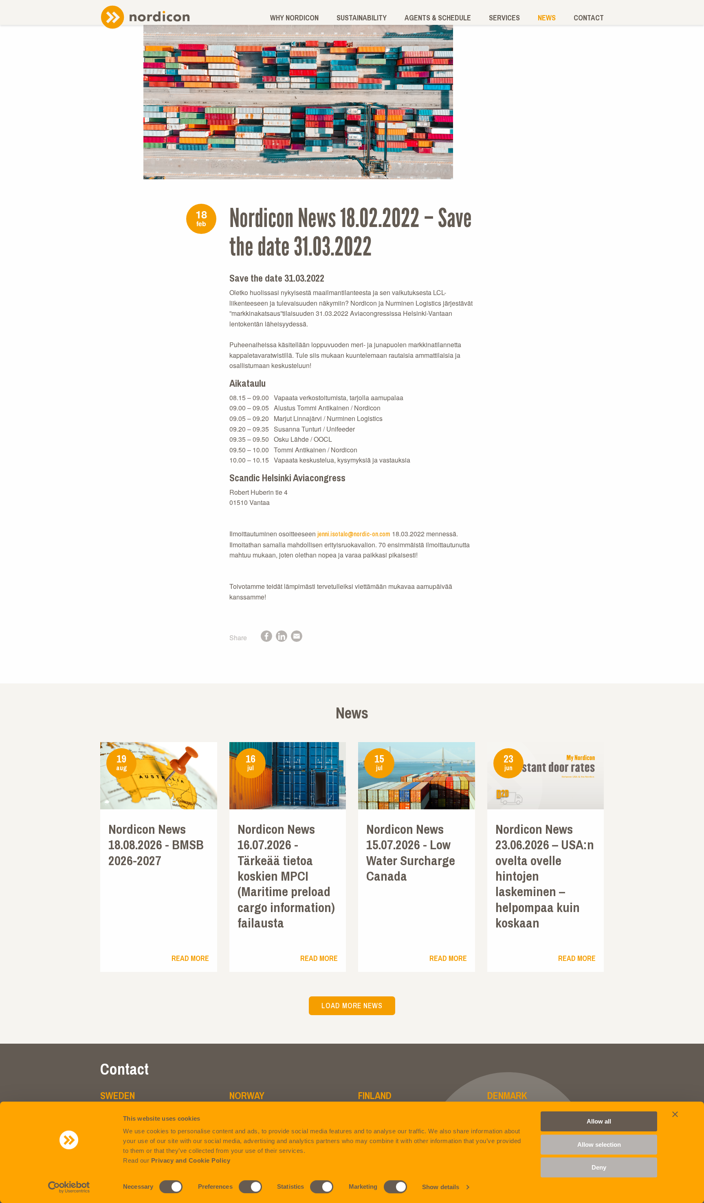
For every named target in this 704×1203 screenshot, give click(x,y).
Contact (589, 18)
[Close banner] (675, 1114)
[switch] (250, 1186)
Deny (599, 1167)
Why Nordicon (294, 18)
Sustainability (362, 18)
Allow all (599, 1121)
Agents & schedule (438, 18)
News (547, 18)
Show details (440, 1186)
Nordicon (145, 17)
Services (504, 18)
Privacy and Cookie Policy (191, 1160)
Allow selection (599, 1144)
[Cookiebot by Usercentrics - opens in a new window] (69, 1187)
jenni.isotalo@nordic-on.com (353, 533)
